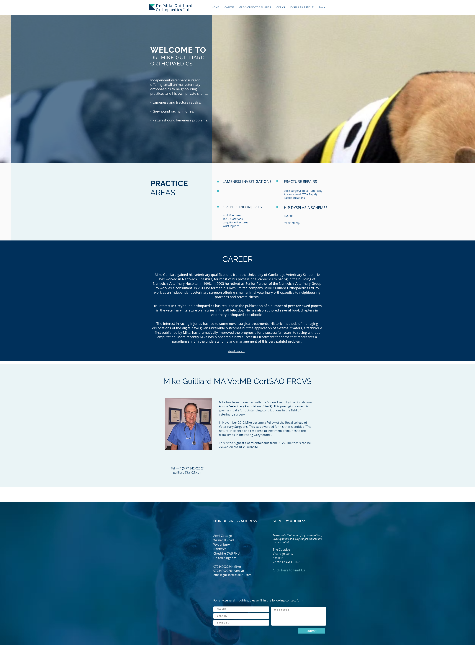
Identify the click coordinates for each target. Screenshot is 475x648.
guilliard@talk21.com (187, 472)
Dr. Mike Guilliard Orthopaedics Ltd (174, 7)
